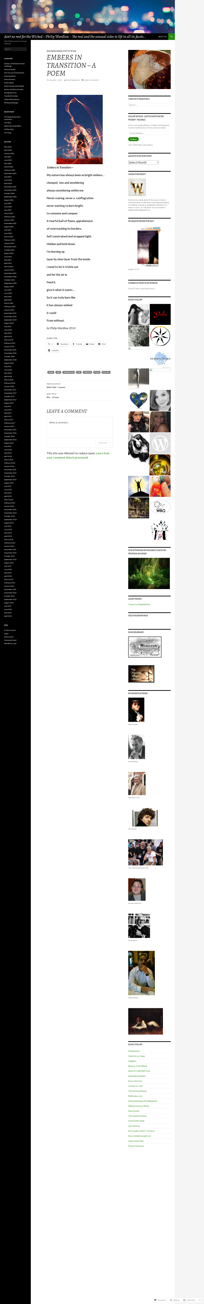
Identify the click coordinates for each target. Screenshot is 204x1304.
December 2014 (10, 509)
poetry (106, 372)
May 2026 (8, 147)
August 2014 (9, 523)
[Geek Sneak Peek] (138, 507)
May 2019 (8, 333)
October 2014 (9, 516)
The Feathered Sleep (137, 1116)
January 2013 (9, 586)
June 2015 (8, 490)
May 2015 (8, 493)
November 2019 (10, 316)
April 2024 (8, 183)
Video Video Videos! (12, 99)
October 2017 (9, 396)
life (79, 372)
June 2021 (8, 257)
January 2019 (9, 346)
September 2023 (10, 197)
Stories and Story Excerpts (13, 89)
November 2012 (10, 593)
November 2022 (10, 223)
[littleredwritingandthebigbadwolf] (138, 421)
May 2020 (8, 296)
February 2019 (9, 343)
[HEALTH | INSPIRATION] (138, 357)
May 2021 (8, 260)
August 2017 (9, 403)
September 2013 (10, 559)
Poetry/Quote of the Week (14, 86)
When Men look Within (12, 126)
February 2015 (9, 503)
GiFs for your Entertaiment (14, 73)
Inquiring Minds (54, 51)
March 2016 (8, 460)
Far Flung (7, 133)
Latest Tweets (135, 599)
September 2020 (10, 283)
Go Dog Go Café (135, 1086)
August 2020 (9, 287)
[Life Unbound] (160, 486)
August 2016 (9, 443)
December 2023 (10, 187)
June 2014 (8, 529)
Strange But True (10, 93)
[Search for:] (149, 105)
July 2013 (7, 566)
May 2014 (8, 533)
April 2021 (8, 263)
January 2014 (9, 546)
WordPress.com (10, 643)
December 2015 (10, 470)
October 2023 (9, 193)
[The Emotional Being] (138, 400)
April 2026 (8, 150)
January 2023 (9, 220)
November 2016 (10, 433)
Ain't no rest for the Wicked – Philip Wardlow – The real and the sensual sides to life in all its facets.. (75, 36)
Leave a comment (91, 80)
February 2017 (9, 423)
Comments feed (10, 640)
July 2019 (7, 326)
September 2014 (10, 519)
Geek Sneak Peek (135, 1141)
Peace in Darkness (136, 1146)
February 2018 (9, 383)
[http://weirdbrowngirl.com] (160, 507)
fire (58, 372)
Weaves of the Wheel (137, 1066)
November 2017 (10, 393)
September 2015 (10, 480)
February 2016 (9, 463)
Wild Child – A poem (56, 385)
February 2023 (9, 217)
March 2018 (8, 380)
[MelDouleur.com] (160, 400)
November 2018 (10, 353)
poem (97, 372)
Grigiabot (132, 1061)
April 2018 (8, 376)
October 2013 (9, 556)
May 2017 (8, 413)
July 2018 (7, 366)
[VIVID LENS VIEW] (159, 464)
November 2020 (10, 277)
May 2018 (8, 373)
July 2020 (7, 290)
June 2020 (8, 293)
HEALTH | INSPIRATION (139, 1071)
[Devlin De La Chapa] (160, 314)
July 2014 (7, 526)
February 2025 (9, 170)
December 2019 (10, 313)
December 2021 (10, 247)
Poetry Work (69, 51)
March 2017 (8, 420)
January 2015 (9, 506)
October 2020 (9, 280)
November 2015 (10, 473)
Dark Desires (133, 1111)
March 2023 (8, 213)
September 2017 (10, 400)
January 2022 (9, 243)
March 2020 (8, 303)
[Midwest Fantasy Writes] (160, 421)
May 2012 (8, 613)
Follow (133, 139)
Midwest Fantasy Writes (138, 1106)
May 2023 (8, 210)
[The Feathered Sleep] (160, 443)
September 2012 (10, 599)
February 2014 (9, 543)
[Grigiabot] (138, 335)
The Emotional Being (137, 1091)
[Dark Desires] (138, 448)
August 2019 (9, 323)
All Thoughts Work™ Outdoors (141, 1131)
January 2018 (9, 386)
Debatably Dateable (136, 1076)
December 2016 (10, 430)
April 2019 (8, 336)
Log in (6, 633)
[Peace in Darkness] (160, 529)
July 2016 (7, 446)
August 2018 (9, 363)
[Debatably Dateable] (160, 357)
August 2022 (9, 227)
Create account (10, 630)
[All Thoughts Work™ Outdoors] (138, 486)
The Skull (7, 123)
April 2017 (8, 416)
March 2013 (8, 579)
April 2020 (8, 300)
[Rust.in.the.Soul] (138, 378)
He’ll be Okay (9, 129)
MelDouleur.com (135, 1096)
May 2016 (8, 453)
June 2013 (8, 569)
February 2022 (9, 240)
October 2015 (9, 476)
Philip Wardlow (73, 80)
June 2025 (8, 160)
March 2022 (8, 237)
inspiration (69, 372)
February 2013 (9, 583)
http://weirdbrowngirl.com (139, 1136)
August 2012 (9, 603)
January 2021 (9, 270)
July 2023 (7, 203)
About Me (162, 36)
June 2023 (8, 207)
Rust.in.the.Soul (135, 1081)
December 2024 (10, 173)
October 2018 (9, 356)
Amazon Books (9, 69)
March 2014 (8, 539)
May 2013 (8, 573)
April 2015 (8, 496)
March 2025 (8, 167)
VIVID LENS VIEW (136, 1121)
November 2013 (10, 553)
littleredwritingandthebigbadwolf (142, 1101)
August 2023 (9, 200)
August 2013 (9, 563)
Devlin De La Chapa (136, 1056)
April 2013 (8, 576)
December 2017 (10, 390)
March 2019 (8, 340)
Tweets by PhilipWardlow (139, 604)
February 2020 (9, 306)
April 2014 (8, 536)
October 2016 (9, 436)
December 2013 (10, 549)
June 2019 (8, 330)
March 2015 (8, 499)
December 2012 (10, 589)
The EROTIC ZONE (11, 96)
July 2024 (7, 177)
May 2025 (8, 163)
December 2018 (10, 350)
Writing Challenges (11, 103)
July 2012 (7, 606)
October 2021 (9, 250)
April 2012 (8, 616)
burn (51, 372)
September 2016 (10, 440)
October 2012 (9, 596)
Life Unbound (134, 1126)
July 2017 (7, 406)
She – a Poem (53, 395)
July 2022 (7, 230)
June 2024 (8, 180)
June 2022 (8, 233)
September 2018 (10, 360)
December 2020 (10, 273)
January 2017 (9, 426)
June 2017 (8, 410)
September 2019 (10, 320)
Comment (102, 443)
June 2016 (8, 450)
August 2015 (9, 483)
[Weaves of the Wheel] (160, 335)
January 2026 (9, 153)
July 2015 (7, 486)
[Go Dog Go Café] (160, 378)
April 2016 (8, 456)
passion (87, 372)
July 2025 (7, 157)
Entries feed (8, 637)
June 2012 (8, 609)
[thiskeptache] (138, 314)
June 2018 (8, 370)
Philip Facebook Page (138, 615)
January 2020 (9, 310)
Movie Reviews (9, 79)
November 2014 (10, 513)
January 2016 (9, 466)
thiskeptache (134, 1051)
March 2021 (8, 267)
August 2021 (9, 253)
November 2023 (10, 190)
